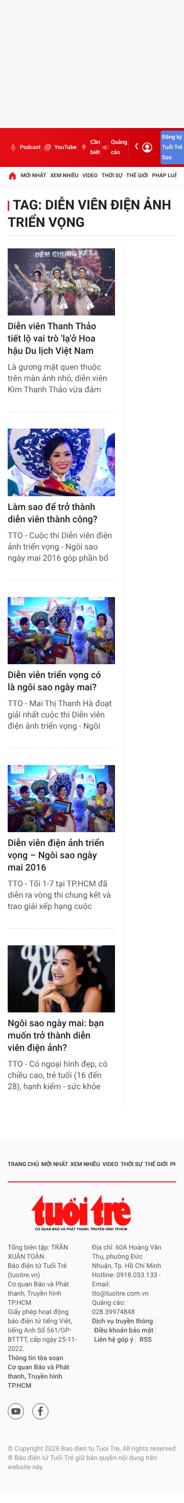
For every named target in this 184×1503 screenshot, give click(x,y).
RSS (146, 1340)
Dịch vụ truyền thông (122, 1321)
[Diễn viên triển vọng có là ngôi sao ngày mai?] (61, 630)
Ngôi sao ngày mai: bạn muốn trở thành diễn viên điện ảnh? (56, 1035)
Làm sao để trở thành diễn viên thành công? (52, 513)
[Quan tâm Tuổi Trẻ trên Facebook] (40, 1411)
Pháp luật (166, 175)
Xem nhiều (64, 175)
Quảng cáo (119, 147)
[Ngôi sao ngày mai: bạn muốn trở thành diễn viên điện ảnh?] (61, 978)
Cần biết (95, 147)
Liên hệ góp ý (113, 1340)
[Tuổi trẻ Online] (82, 1213)
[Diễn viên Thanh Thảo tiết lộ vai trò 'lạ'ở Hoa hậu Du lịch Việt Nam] (61, 281)
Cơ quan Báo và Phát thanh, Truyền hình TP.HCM (39, 1377)
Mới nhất (34, 175)
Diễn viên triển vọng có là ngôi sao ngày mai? (54, 681)
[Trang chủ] (12, 175)
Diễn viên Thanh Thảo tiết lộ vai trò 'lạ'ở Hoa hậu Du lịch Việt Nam (52, 338)
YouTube (65, 147)
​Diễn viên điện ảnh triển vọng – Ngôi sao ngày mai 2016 (56, 855)
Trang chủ (23, 1164)
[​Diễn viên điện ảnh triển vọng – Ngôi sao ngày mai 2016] (61, 798)
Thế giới (137, 175)
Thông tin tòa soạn (35, 1358)
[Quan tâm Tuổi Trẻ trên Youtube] (16, 1411)
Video (90, 175)
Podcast (30, 147)
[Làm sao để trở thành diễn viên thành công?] (61, 462)
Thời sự (112, 175)
